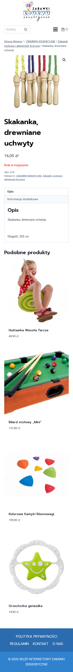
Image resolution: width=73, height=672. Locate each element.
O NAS (57, 643)
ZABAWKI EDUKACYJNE (28, 176)
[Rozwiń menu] (55, 29)
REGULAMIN (19, 643)
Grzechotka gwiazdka (26, 605)
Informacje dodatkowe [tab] (22, 199)
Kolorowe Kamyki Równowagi (31, 514)
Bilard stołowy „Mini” (25, 422)
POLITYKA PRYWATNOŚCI (36, 636)
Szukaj (26, 29)
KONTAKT (40, 643)
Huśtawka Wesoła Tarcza (28, 330)
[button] (64, 60)
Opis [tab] (10, 191)
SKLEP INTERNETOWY (35, 659)
